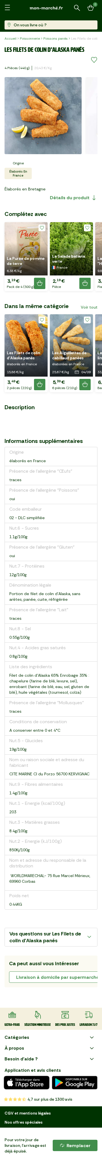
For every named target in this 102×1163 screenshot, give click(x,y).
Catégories (17, 1037)
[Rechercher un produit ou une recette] (77, 8)
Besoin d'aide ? (21, 1059)
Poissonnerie (30, 38)
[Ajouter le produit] (39, 283)
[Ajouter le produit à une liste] (94, 60)
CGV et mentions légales (28, 1113)
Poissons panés (55, 38)
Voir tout (89, 307)
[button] (26, 256)
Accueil (10, 38)
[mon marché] (51, 7)
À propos (14, 1048)
